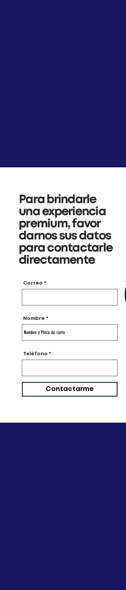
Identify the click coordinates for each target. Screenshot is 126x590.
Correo (33, 283)
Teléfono (35, 354)
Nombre (34, 318)
